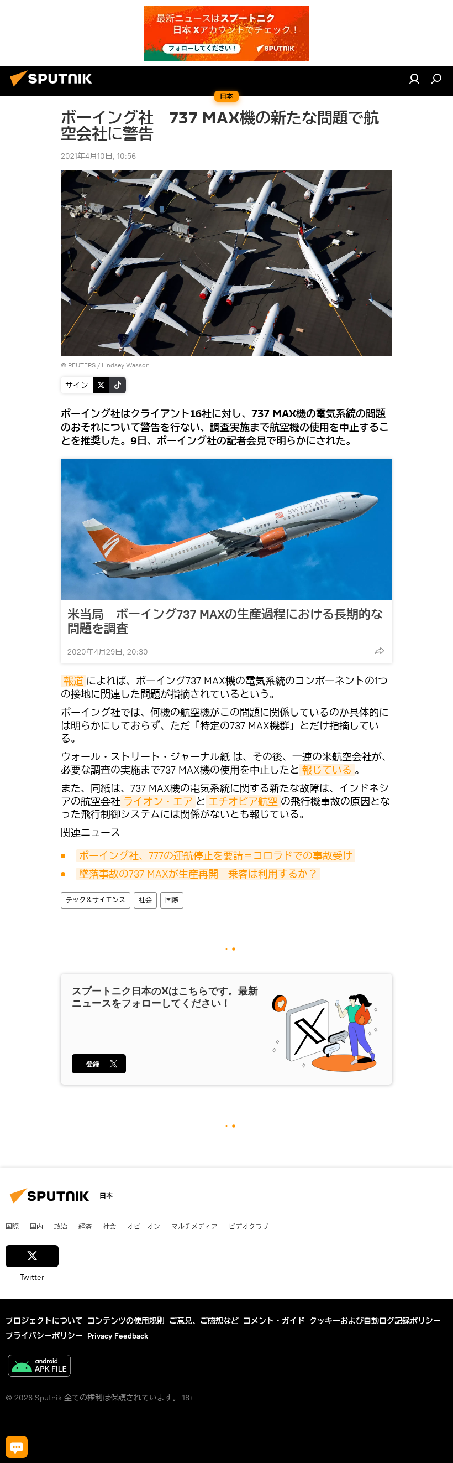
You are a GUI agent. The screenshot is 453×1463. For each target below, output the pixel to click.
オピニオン (143, 1226)
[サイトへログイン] (414, 79)
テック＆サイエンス (95, 900)
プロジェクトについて (44, 1321)
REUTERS (82, 365)
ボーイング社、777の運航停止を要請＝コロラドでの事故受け (215, 855)
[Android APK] (39, 1367)
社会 (145, 900)
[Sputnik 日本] (54, 88)
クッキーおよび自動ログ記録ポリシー (375, 1321)
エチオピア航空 (243, 801)
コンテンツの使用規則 (126, 1321)
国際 (171, 900)
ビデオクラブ (248, 1226)
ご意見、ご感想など (204, 1321)
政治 (60, 1226)
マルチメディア (194, 1226)
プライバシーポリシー (44, 1336)
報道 (73, 681)
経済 (85, 1226)
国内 (36, 1226)
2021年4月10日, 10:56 (98, 156)
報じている (327, 770)
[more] (379, 651)
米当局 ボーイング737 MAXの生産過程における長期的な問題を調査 (225, 621)
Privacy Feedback (117, 1336)
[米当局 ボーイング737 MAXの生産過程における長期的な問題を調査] (226, 529)
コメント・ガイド (274, 1321)
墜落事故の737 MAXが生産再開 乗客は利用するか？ (198, 874)
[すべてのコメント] (17, 1447)
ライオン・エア (158, 801)
